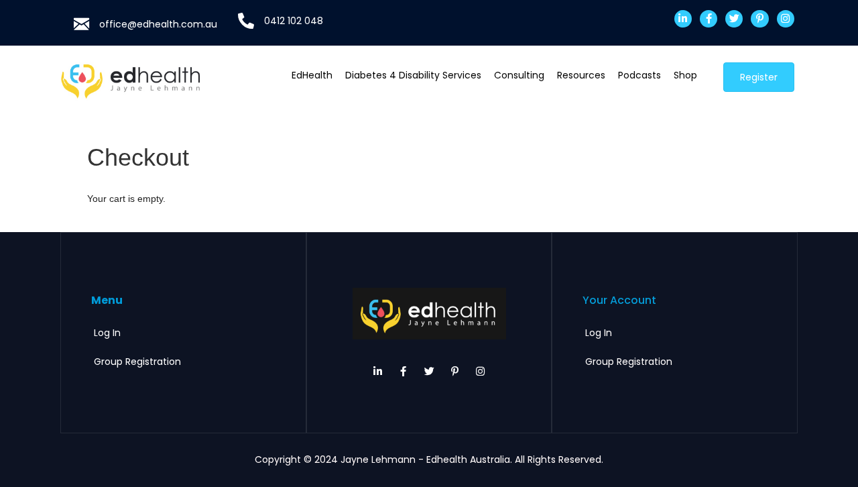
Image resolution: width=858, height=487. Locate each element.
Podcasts (639, 75)
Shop (685, 75)
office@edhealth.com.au (158, 24)
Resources (581, 75)
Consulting (519, 75)
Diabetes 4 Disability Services (413, 75)
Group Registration (137, 361)
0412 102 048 (293, 21)
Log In (107, 332)
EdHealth (312, 75)
